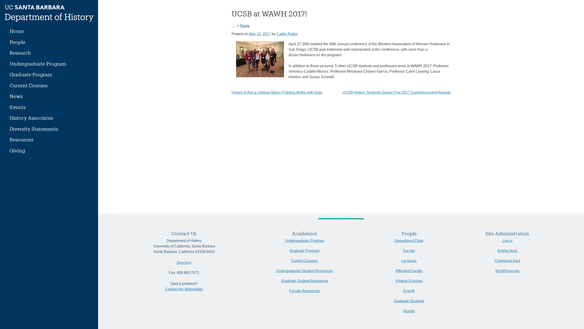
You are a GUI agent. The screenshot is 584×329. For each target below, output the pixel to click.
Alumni (409, 311)
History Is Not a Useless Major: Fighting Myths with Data (277, 92)
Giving (17, 150)
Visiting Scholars (409, 281)
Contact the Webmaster (184, 289)
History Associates (31, 118)
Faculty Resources (304, 291)
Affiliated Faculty (409, 271)
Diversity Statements (34, 129)
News (16, 96)
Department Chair (409, 241)
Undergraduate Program (38, 63)
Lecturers (409, 261)
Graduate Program (31, 74)
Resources (21, 139)
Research (20, 53)
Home (17, 31)
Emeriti (409, 291)
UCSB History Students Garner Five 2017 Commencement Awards (397, 92)
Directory (184, 263)
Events (18, 107)
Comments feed (507, 261)
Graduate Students (409, 301)
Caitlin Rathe (287, 34)
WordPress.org (507, 271)
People (17, 42)
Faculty (409, 251)
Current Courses (28, 85)
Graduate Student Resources (304, 281)
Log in (507, 241)
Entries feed (507, 251)
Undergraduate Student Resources (304, 271)
